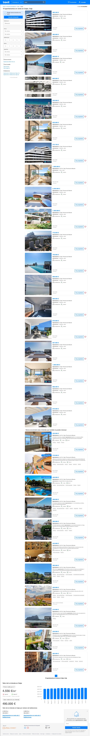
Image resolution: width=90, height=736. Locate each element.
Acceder (83, 2)
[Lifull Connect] (9, 728)
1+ (9, 40)
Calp (18, 6)
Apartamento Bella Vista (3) (9, 61)
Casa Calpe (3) (7, 68)
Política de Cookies (35, 733)
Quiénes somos (6, 733)
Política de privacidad (26, 733)
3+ (17, 40)
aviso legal (82, 730)
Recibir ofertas (76, 727)
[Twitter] (49, 728)
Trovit (4, 6)
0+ (5, 40)
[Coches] (28, 728)
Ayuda (20, 733)
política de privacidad (68, 731)
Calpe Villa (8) (6, 66)
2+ (13, 40)
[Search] (43, 2)
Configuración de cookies (56, 733)
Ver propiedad (79, 28)
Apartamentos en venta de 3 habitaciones (32, 716)
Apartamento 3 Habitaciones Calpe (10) (11, 73)
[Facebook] (46, 728)
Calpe (21, 6)
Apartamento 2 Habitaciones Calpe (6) (11, 74)
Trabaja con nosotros (14, 733)
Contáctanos (48, 733)
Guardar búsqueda (13, 17)
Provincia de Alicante (11, 6)
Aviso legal (42, 733)
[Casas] (25, 728)
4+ (20, 40)
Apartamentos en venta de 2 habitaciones (11, 716)
